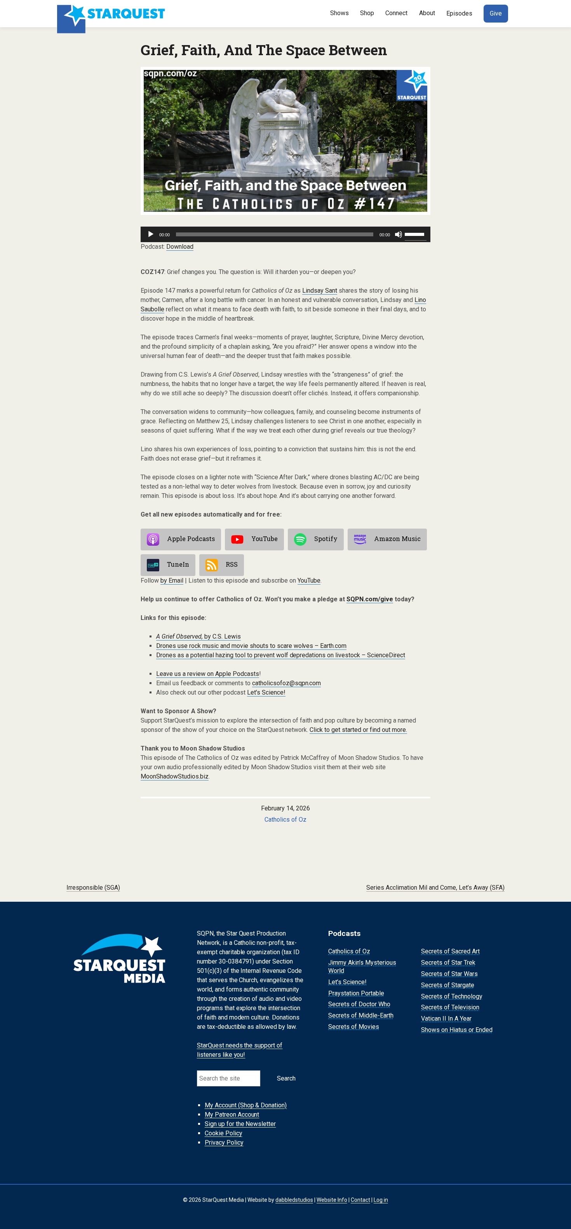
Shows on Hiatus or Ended (457, 1029)
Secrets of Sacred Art (450, 951)
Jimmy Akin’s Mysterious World (362, 966)
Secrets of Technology (451, 996)
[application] (285, 234)
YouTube (264, 539)
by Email (171, 580)
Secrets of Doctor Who (359, 1004)
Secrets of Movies (353, 1026)
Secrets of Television (450, 1007)
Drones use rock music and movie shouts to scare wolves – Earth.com (251, 645)
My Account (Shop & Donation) (246, 1105)
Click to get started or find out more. (358, 729)
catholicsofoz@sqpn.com (286, 683)
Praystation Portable (356, 993)
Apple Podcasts (191, 539)
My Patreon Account (232, 1114)
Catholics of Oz (285, 819)
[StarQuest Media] (112, 13)
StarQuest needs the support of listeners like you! (240, 1050)
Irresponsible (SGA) (93, 887)
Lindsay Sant (319, 290)
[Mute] (398, 234)
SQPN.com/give (369, 599)
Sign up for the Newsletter (240, 1124)
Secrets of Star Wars (449, 974)
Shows (339, 13)
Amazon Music (397, 539)
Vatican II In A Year (446, 1018)
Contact (360, 1200)
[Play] (151, 234)
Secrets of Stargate (447, 985)
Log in (381, 1200)
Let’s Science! (266, 692)
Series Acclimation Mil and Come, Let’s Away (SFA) (435, 887)
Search (286, 1078)
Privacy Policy (224, 1142)
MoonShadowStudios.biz (175, 776)
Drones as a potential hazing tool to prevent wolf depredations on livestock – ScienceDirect (280, 655)
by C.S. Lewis (198, 636)
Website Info (332, 1200)
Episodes (459, 13)
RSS (232, 564)
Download (179, 246)
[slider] (416, 234)
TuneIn (178, 564)
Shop (367, 13)
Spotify (326, 539)
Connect (396, 13)
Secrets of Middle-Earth (360, 1015)
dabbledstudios (294, 1200)
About (427, 13)
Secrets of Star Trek (448, 962)
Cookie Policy (223, 1133)
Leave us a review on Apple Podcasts (207, 673)
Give (496, 13)
